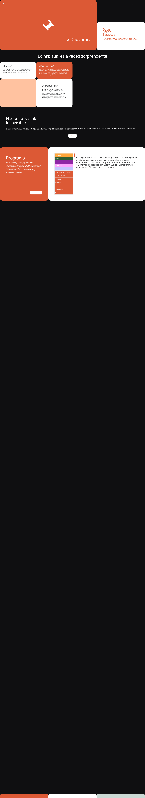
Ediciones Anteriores (100, 4)
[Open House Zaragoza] (4, 3)
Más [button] (72, 136)
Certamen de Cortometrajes (86, 4)
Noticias (140, 4)
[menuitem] (86, 4)
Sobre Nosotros (124, 4)
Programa (133, 4)
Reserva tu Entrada (113, 4)
